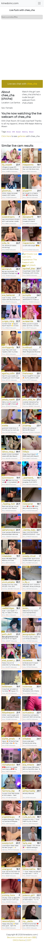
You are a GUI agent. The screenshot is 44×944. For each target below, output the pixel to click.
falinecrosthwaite (29, 869)
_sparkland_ (28, 478)
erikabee (27, 739)
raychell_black (29, 269)
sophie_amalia (8, 739)
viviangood (7, 869)
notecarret (28, 504)
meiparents (28, 165)
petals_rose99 (8, 399)
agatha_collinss (8, 373)
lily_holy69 (7, 165)
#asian (18, 132)
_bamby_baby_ (29, 530)
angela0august (8, 817)
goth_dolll (7, 634)
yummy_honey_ (8, 895)
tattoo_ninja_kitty (8, 452)
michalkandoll (8, 765)
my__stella (28, 921)
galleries (21, 136)
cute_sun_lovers (29, 817)
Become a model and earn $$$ (21, 937)
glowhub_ (7, 191)
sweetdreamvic (8, 217)
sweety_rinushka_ (29, 556)
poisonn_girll (29, 895)
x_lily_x (26, 582)
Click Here (6, 136)
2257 (29, 940)
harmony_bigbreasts (8, 791)
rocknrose (27, 686)
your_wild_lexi (29, 399)
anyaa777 (27, 191)
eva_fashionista (8, 295)
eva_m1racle (28, 765)
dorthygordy (8, 347)
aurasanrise (28, 321)
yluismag (27, 425)
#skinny (25, 132)
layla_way (27, 843)
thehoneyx (28, 373)
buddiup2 (27, 347)
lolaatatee (6, 556)
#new (9, 132)
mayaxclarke (29, 243)
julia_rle (5, 243)
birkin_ (26, 608)
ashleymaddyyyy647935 (29, 791)
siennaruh (6, 269)
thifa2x (26, 452)
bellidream (7, 686)
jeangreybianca (29, 634)
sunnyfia (27, 295)
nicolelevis (27, 660)
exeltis (5, 425)
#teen (31, 132)
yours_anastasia (8, 582)
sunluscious (28, 713)
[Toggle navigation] (39, 3)
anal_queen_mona (8, 660)
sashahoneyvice (8, 530)
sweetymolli (7, 843)
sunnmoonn (8, 478)
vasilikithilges (8, 608)
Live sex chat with (22, 84)
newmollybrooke (8, 921)
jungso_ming (8, 321)
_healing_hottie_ (8, 504)
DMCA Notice (19, 940)
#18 (13, 132)
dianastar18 (28, 217)
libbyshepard (8, 713)
